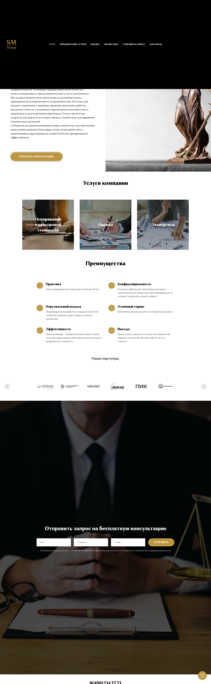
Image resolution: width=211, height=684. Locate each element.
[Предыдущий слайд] (7, 386)
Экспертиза (111, 44)
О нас (52, 44)
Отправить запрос (134, 44)
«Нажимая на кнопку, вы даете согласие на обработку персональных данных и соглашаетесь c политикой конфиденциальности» (105, 551)
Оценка (95, 44)
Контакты (156, 44)
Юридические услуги (73, 44)
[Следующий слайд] (204, 386)
